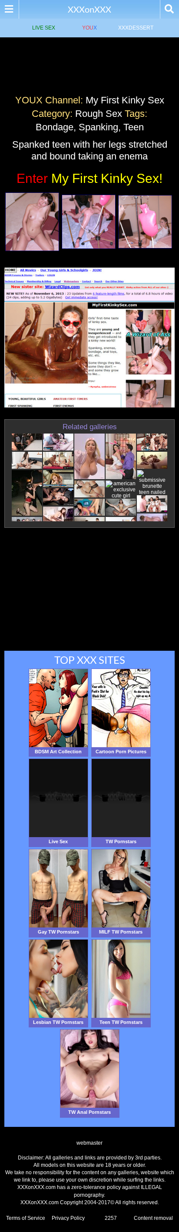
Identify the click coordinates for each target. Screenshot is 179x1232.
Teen (133, 127)
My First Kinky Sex (125, 100)
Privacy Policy (68, 1218)
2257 (111, 1218)
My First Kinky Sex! (89, 178)
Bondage (54, 127)
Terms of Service (25, 1218)
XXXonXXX (89, 9)
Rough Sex (98, 113)
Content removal (153, 1218)
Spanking (98, 127)
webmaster (89, 1143)
